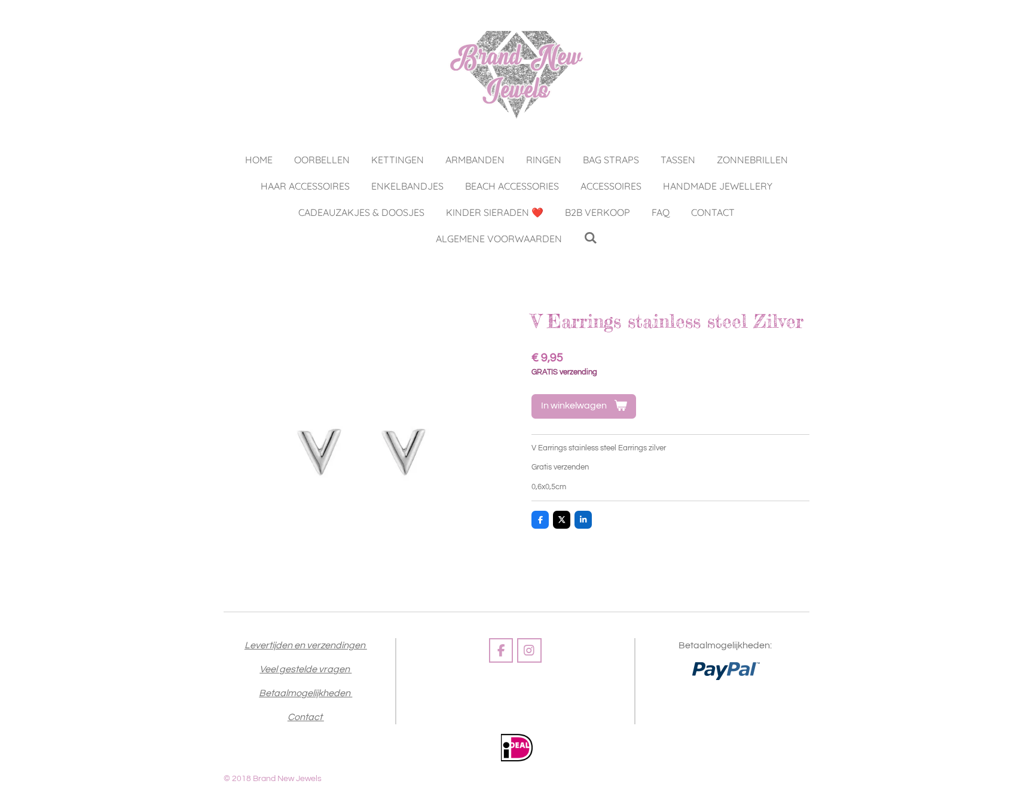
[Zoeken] (590, 237)
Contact (306, 717)
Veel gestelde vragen (305, 669)
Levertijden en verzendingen (306, 645)
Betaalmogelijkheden (305, 693)
